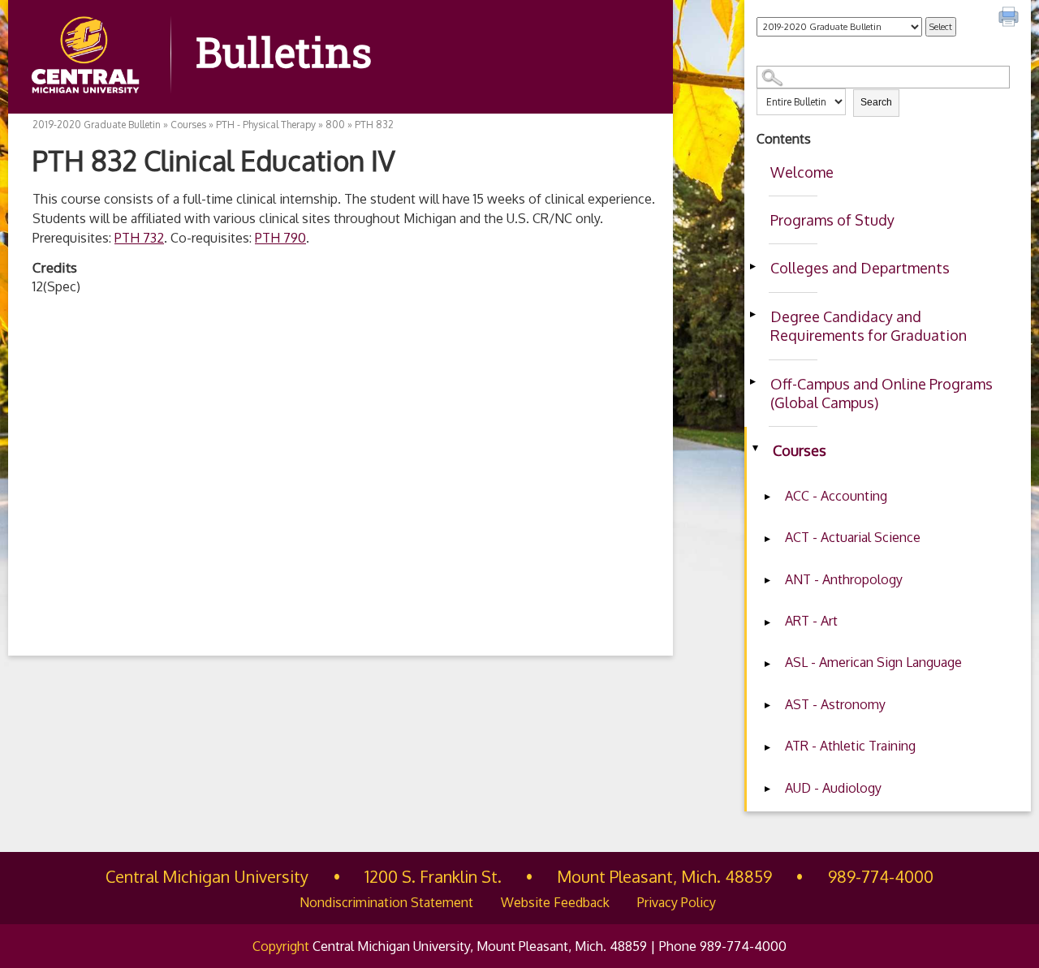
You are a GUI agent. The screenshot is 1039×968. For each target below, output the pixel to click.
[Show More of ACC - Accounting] (767, 497)
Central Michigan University (207, 876)
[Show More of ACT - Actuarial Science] (767, 539)
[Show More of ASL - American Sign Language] (767, 664)
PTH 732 (139, 238)
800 (335, 124)
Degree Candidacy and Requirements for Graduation (868, 326)
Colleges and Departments (860, 268)
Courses (799, 450)
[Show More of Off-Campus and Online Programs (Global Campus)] (752, 382)
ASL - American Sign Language (873, 662)
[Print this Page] (1010, 18)
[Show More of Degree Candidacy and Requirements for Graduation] (752, 315)
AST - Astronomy (835, 704)
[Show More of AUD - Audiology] (767, 789)
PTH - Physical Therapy (266, 124)
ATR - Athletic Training (850, 746)
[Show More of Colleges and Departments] (752, 266)
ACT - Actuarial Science (852, 537)
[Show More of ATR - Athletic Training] (767, 747)
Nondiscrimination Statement (386, 902)
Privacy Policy (676, 902)
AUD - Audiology (833, 788)
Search (876, 102)
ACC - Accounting (836, 496)
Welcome (802, 172)
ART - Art (811, 621)
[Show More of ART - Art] (767, 622)
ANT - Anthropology (844, 579)
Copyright (280, 946)
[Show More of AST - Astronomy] (767, 706)
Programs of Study (832, 220)
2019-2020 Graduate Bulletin (96, 124)
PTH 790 (280, 238)
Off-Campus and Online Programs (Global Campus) (881, 393)
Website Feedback (555, 902)
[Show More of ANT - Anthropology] (767, 581)
